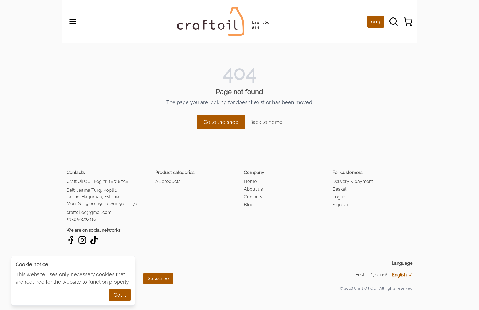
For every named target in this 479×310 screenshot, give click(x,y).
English (402, 275)
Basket (339, 189)
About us (253, 189)
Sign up (340, 204)
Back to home (265, 122)
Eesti (360, 275)
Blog (249, 204)
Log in (339, 197)
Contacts (253, 197)
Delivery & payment (353, 181)
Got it (120, 295)
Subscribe (158, 278)
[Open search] (393, 21)
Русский (379, 275)
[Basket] (407, 21)
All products (167, 181)
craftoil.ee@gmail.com (89, 212)
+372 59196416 (81, 219)
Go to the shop (220, 122)
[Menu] (73, 22)
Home (250, 181)
